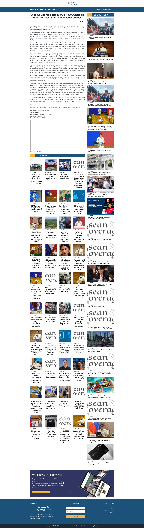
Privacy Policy (94, 526)
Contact (111, 512)
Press (112, 508)
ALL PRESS (48, 9)
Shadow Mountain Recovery (72, 26)
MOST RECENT (39, 9)
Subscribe (75, 516)
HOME (32, 9)
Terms (86, 526)
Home (112, 507)
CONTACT (55, 9)
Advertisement (109, 510)
